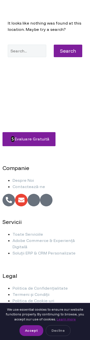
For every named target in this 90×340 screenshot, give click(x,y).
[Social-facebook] (34, 200)
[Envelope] (21, 200)
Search (68, 51)
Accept (31, 330)
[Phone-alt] (8, 200)
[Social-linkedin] (46, 200)
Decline (58, 330)
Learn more (66, 319)
